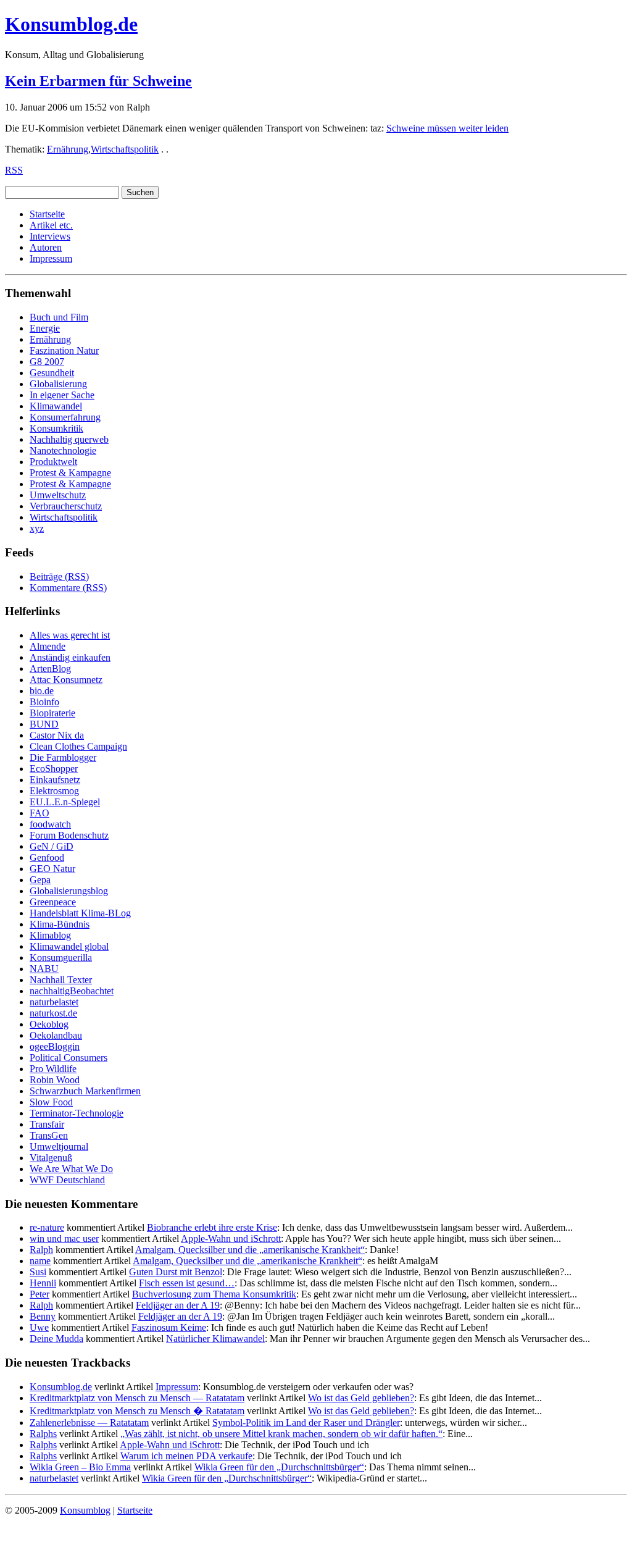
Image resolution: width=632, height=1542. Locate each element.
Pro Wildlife (53, 1068)
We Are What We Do (71, 1168)
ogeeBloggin (55, 1046)
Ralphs (43, 1433)
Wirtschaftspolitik (125, 149)
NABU (44, 968)
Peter (39, 1294)
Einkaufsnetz (55, 779)
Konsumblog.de (61, 1386)
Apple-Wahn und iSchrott (231, 1238)
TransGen (49, 1135)
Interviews (50, 236)
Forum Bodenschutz (69, 835)
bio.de (42, 690)
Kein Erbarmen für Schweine (98, 81)
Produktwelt (53, 461)
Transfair (47, 1124)
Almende (47, 646)
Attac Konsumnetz (66, 679)
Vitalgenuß (51, 1157)
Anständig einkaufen (70, 657)
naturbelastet (54, 1002)
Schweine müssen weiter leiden (447, 128)
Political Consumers (68, 1057)
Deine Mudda (56, 1338)
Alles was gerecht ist (70, 635)
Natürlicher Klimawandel (215, 1338)
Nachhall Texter (61, 979)
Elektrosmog (54, 791)
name (40, 1260)
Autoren (46, 247)
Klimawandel (56, 406)
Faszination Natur (64, 350)
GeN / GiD (51, 846)
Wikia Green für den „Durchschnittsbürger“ (279, 1467)
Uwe (39, 1327)
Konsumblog (85, 1510)
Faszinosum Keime (168, 1327)
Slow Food (51, 1102)
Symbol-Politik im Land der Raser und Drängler (306, 1422)
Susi (38, 1272)
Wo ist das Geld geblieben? (361, 1398)
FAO (39, 813)
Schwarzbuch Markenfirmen (85, 1091)
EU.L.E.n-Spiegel (65, 802)
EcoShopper (54, 768)
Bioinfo (44, 702)
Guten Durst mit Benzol (175, 1272)
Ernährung (67, 149)
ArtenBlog (50, 668)
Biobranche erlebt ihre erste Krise (212, 1227)
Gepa (40, 879)
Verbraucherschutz (66, 506)
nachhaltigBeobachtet (72, 991)
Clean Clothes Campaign (78, 746)
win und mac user (64, 1238)
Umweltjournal (59, 1146)
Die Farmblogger (63, 757)
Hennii (43, 1283)
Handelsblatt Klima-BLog (80, 913)
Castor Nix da (57, 735)
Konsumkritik (56, 428)
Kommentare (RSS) (68, 587)
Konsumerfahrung (65, 417)
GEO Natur (52, 868)
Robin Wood (55, 1080)
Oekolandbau (56, 1035)
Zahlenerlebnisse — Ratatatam (89, 1422)
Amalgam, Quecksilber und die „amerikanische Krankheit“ (250, 1249)
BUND (44, 724)
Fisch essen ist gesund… (187, 1283)
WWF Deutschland (67, 1180)
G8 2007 (47, 361)
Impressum (51, 258)
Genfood (47, 857)
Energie (45, 328)
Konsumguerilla (61, 957)
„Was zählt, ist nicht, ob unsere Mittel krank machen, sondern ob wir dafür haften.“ (281, 1433)
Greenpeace (53, 902)
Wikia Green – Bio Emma (80, 1467)
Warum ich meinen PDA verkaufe (186, 1456)
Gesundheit (52, 372)
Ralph (41, 1249)
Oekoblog (49, 1024)
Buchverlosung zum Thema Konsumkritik (214, 1294)
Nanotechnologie (63, 450)
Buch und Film (59, 317)
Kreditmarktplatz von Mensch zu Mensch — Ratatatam (137, 1398)
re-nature (47, 1227)
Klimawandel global (69, 946)
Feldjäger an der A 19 (178, 1305)
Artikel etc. (51, 225)
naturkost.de (53, 1013)
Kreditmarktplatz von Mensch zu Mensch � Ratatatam (137, 1411)
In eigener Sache (62, 395)
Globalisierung (58, 384)
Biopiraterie (52, 713)
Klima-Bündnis (59, 924)
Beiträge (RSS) (59, 576)
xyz (37, 528)
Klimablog (50, 935)
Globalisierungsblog (69, 891)
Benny (43, 1316)
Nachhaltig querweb (69, 439)
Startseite (47, 214)
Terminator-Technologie (76, 1113)
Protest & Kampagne (70, 472)
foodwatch (50, 824)
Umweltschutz (58, 495)
